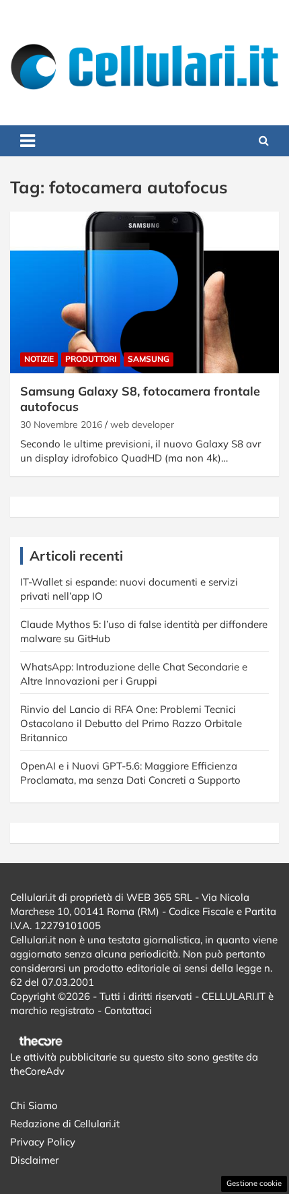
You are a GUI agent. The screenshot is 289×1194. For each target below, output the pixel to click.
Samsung (148, 359)
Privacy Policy (42, 1141)
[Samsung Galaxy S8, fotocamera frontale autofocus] (144, 292)
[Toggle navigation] (27, 140)
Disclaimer (34, 1160)
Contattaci (128, 1010)
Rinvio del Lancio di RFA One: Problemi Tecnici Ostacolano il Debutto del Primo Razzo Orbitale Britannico (131, 723)
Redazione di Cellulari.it (65, 1123)
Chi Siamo (34, 1105)
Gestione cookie (254, 1183)
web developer (142, 424)
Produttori (90, 359)
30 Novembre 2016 (61, 424)
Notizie (39, 359)
